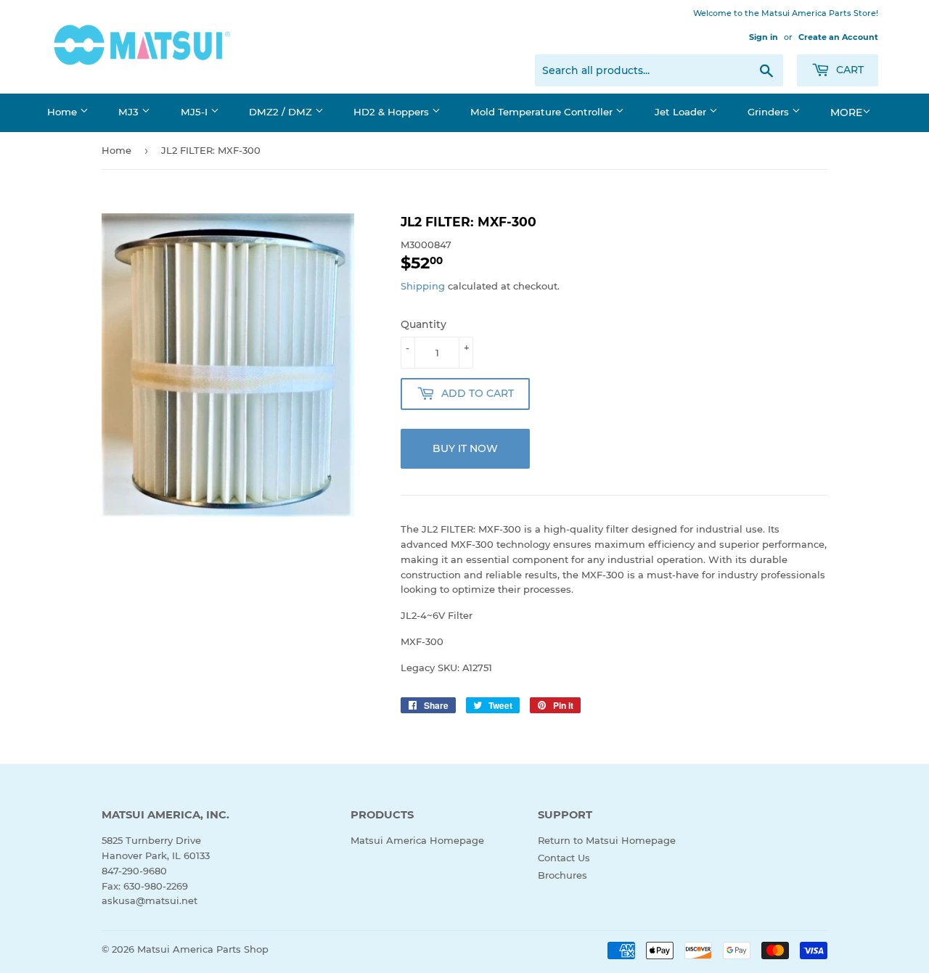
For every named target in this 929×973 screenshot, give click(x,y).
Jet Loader (682, 112)
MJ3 (130, 112)
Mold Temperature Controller (542, 112)
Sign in (763, 37)
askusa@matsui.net (149, 900)
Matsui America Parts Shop (203, 949)
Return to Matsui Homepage (607, 840)
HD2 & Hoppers (392, 112)
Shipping (423, 286)
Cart (848, 69)
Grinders (770, 112)
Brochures (562, 875)
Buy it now (465, 448)
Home (63, 112)
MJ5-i (195, 112)
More (846, 112)
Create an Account (838, 37)
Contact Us (564, 857)
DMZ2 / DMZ (282, 112)
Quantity (423, 324)
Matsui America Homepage (417, 840)
